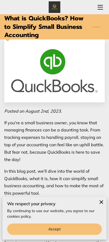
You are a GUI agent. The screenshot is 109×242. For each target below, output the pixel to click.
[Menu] (100, 7)
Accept (54, 229)
